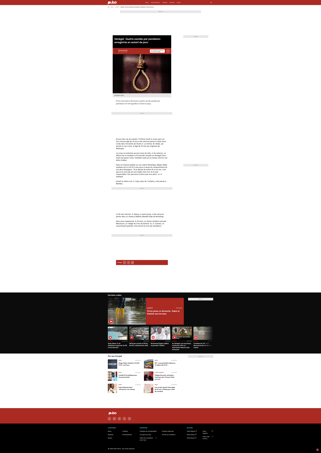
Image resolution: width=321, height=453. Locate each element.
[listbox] (160, 339)
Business (172, 2)
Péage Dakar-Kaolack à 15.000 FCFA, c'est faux (129, 364)
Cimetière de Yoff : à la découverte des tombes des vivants (202, 345)
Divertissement (155, 2)
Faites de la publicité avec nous (146, 439)
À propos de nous (145, 434)
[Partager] (168, 51)
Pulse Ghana (191, 434)
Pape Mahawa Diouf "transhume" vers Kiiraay (127, 388)
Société (117, 7)
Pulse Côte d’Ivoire (206, 437)
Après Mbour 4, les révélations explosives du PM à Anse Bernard (117, 345)
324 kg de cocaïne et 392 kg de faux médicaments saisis (138, 344)
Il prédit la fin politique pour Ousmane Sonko (128, 376)
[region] (160, 339)
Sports (179, 2)
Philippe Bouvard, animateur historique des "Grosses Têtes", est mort (165, 377)
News (147, 2)
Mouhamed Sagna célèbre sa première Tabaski (160, 344)
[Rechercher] (211, 2)
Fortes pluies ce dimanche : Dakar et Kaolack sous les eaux (163, 312)
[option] (118, 339)
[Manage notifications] (317, 449)
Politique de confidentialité (148, 431)
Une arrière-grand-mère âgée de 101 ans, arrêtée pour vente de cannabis (165, 389)
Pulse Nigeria (191, 431)
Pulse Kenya (190, 438)
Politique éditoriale (168, 431)
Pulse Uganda (205, 432)
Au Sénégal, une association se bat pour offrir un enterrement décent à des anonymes (181, 346)
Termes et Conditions (168, 434)
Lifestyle (164, 2)
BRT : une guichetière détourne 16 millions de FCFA (165, 364)
